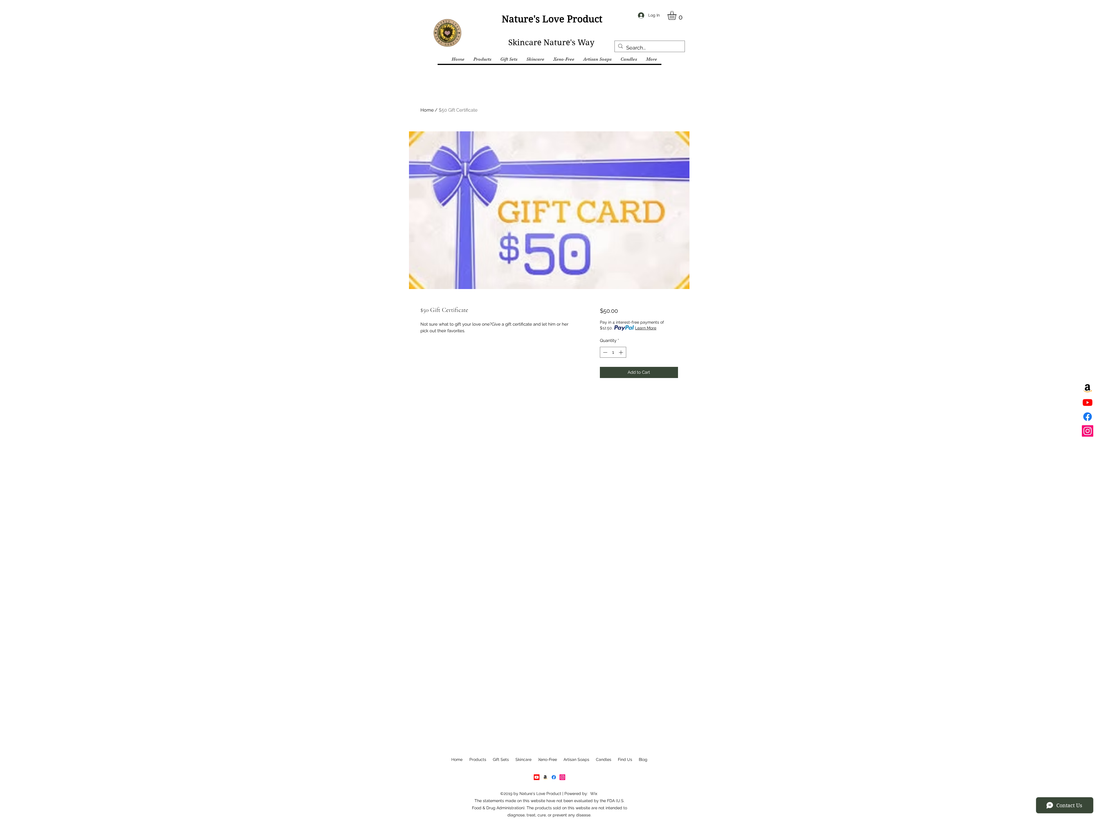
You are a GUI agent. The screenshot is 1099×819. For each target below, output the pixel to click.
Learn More (645, 328)
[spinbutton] (613, 352)
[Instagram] (1087, 431)
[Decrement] (604, 352)
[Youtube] (1087, 402)
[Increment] (621, 352)
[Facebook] (1087, 416)
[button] (677, 15)
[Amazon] (1087, 388)
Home (427, 110)
